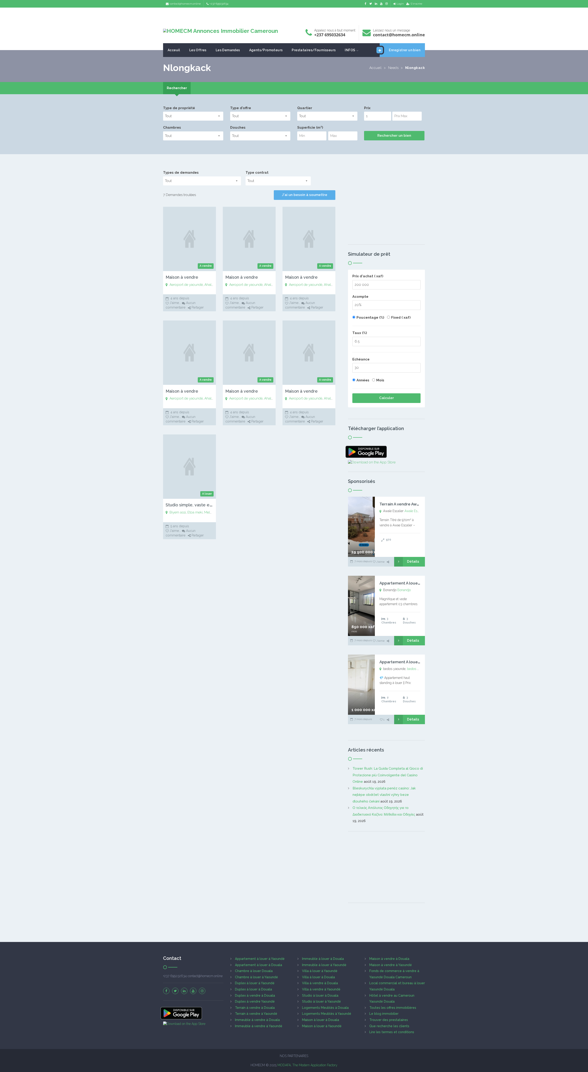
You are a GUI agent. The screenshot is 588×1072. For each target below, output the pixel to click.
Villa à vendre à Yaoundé (321, 989)
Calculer (386, 398)
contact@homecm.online (185, 3)
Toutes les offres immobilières (392, 1008)
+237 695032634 (218, 3)
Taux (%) (359, 333)
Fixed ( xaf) (401, 317)
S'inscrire (416, 3)
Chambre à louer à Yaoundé (256, 977)
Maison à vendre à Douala (389, 959)
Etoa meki (195, 512)
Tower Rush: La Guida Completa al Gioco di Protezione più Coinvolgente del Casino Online (388, 775)
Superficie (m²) (310, 127)
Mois (380, 380)
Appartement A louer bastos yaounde (415, 662)
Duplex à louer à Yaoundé (254, 983)
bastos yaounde (418, 669)
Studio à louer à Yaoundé (321, 1001)
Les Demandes (228, 50)
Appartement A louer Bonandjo (408, 583)
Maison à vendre (182, 277)
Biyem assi (178, 512)
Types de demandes (181, 172)
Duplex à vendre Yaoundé (255, 1001)
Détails (413, 561)
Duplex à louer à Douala (253, 989)
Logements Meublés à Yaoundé (326, 1013)
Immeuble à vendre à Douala (257, 1020)
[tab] (177, 88)
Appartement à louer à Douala (258, 965)
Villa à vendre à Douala (320, 983)
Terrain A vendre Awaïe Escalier (408, 504)
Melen (209, 512)
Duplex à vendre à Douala (255, 995)
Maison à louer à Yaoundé (322, 1026)
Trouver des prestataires (388, 1020)
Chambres (172, 127)
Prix (367, 108)
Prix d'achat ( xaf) (367, 276)
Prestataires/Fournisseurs (314, 50)
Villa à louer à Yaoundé (319, 971)
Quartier (304, 108)
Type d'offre (240, 108)
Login (400, 3)
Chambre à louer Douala (254, 971)
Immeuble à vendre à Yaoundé (258, 1026)
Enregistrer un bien (404, 50)
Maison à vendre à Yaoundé (390, 965)
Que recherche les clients (389, 1026)
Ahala (208, 285)
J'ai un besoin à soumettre (304, 195)
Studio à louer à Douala (320, 995)
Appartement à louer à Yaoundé (260, 959)
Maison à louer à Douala (320, 1020)
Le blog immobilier (384, 1013)
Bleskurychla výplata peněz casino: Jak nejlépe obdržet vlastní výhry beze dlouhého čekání (384, 794)
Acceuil (174, 50)
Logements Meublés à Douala (325, 1008)
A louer (207, 493)
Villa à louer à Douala (318, 977)
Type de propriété (179, 108)
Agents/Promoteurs (266, 50)
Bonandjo (404, 590)
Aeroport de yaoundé (186, 285)
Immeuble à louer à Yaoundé (324, 965)
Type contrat (257, 172)
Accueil (375, 68)
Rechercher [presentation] (177, 88)
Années (362, 380)
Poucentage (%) (370, 317)
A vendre (206, 265)
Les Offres (197, 50)
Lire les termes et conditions (391, 1032)
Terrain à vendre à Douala (255, 1008)
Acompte (360, 297)
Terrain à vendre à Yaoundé (256, 1013)
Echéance (361, 359)
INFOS (350, 50)
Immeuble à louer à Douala (323, 959)
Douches (238, 127)
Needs (393, 68)
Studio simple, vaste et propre (196, 504)
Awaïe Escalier (414, 511)
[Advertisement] (294, 15)
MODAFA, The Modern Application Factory (307, 1065)
